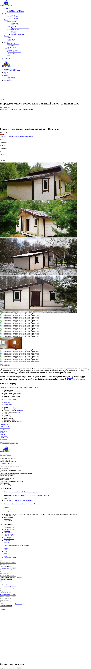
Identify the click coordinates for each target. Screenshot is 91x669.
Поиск (5, 549)
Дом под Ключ (4, 437)
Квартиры (7, 540)
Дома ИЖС (19, 410)
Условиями (18, 577)
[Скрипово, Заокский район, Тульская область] (18, 500)
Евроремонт (3, 439)
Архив (18, 412)
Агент (5, 551)
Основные (7, 402)
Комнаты (6, 542)
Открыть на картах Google (8, 399)
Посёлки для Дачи (9, 529)
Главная (6, 548)
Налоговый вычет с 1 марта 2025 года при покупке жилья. (26, 495)
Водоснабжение (5, 426)
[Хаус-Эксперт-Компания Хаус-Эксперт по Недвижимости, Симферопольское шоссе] (6, 5)
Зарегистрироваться (10, 557)
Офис (5, 553)
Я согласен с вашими (12, 577)
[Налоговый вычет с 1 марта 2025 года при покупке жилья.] (22, 492)
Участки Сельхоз (9, 539)
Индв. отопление (5, 428)
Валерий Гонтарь (5, 455)
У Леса (2, 432)
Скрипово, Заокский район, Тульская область (21, 504)
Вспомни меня (6, 566)
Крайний (3, 434)
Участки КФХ (8, 537)
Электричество (4, 424)
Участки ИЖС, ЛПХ (10, 534)
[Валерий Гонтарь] (6, 451)
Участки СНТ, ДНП (10, 535)
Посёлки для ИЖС (9, 527)
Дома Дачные (8, 532)
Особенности (8, 404)
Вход (5, 556)
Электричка (3, 431)
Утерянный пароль (5, 568)
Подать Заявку (5, 483)
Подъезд (2, 429)
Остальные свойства (6, 463)
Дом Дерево (3, 436)
